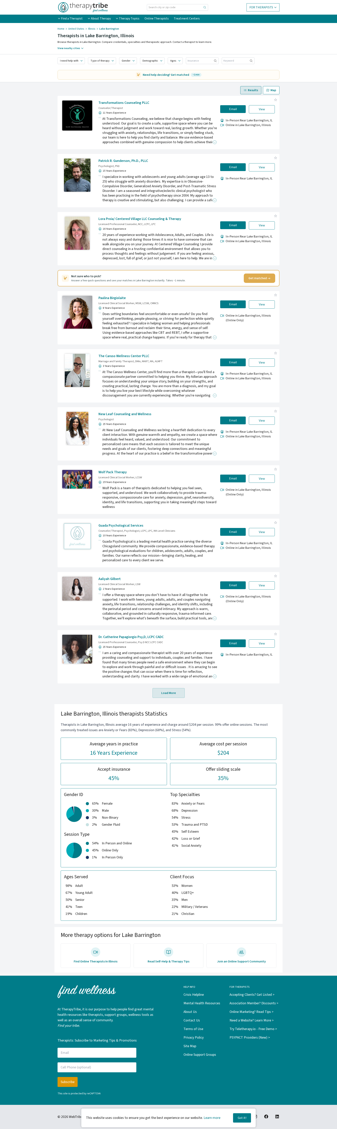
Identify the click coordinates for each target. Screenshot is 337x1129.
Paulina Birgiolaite (112, 298)
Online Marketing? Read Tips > (251, 1011)
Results (253, 90)
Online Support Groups (200, 1054)
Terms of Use (193, 1029)
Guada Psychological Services (120, 525)
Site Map (190, 1046)
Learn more (212, 1117)
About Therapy (101, 18)
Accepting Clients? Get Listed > (252, 994)
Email (233, 109)
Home (61, 29)
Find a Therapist (72, 18)
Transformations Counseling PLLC (123, 102)
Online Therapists (157, 18)
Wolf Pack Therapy (112, 472)
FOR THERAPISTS (261, 7)
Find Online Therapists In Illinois (95, 961)
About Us (190, 1011)
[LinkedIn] (277, 1116)
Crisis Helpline (194, 994)
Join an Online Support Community (241, 961)
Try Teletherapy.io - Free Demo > (253, 1029)
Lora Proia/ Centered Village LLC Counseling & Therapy (139, 218)
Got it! (242, 1118)
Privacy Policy (194, 1037)
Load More (168, 693)
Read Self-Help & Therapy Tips (168, 961)
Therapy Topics (129, 18)
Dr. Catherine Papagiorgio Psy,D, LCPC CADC (131, 637)
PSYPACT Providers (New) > (250, 1037)
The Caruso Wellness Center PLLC (123, 356)
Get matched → (259, 278)
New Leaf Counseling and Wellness (124, 414)
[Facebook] (266, 1116)
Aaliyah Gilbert (109, 578)
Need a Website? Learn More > (252, 1020)
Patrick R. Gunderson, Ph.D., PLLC (123, 160)
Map (273, 90)
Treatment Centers (187, 18)
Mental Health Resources (202, 1003)
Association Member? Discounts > (254, 1003)
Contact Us (192, 1020)
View (262, 109)
